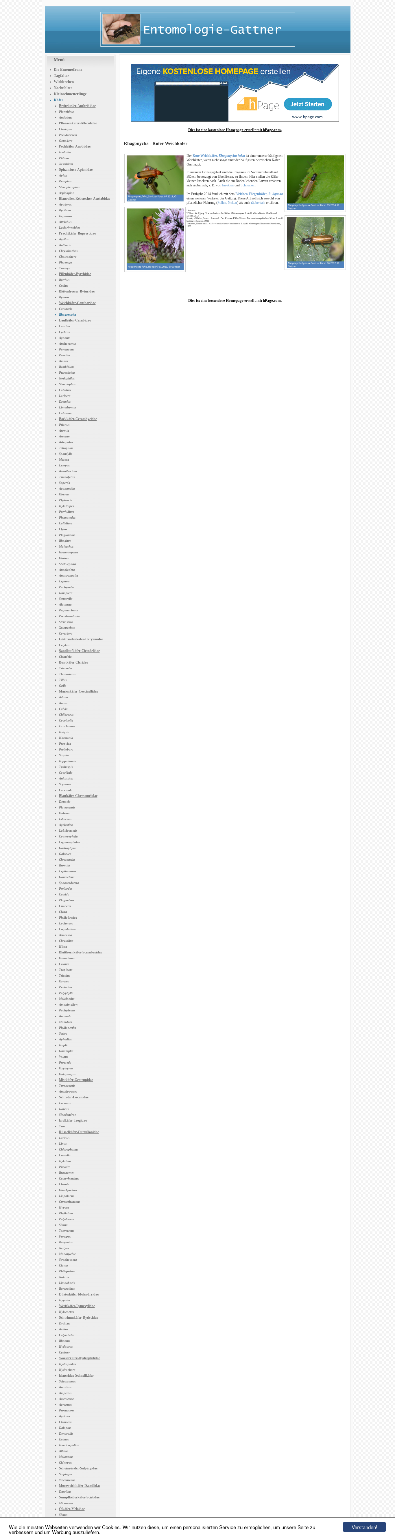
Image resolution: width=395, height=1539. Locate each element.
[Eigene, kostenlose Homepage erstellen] (235, 121)
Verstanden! (364, 1527)
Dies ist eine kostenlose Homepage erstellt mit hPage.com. (235, 130)
